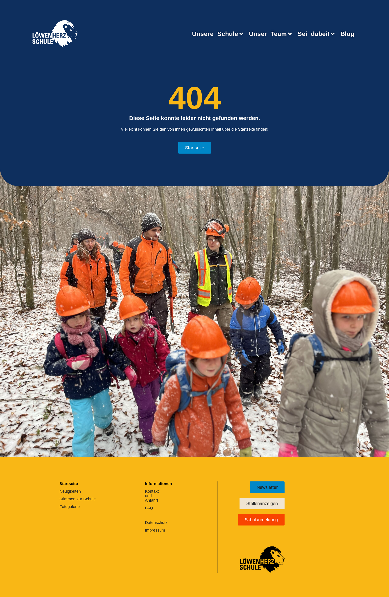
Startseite (68, 483)
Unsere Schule (215, 33)
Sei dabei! (314, 33)
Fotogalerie (69, 506)
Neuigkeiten (70, 491)
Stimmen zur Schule (77, 499)
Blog (347, 33)
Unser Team (268, 33)
